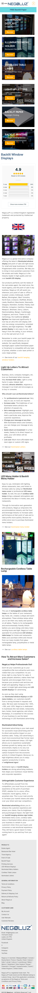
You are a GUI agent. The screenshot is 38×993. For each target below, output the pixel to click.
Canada (30, 958)
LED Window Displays (9, 866)
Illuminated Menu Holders (10, 869)
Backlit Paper (6, 861)
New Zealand (20, 964)
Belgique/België (22, 958)
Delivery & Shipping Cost (10, 893)
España (19, 960)
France (13, 960)
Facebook (5, 942)
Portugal (12, 966)
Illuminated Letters (8, 875)
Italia (3, 962)
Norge (28, 964)
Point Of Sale (6, 858)
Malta (29, 962)
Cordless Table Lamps (9, 872)
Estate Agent (6, 848)
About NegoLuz (7, 900)
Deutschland (6, 960)
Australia (12, 958)
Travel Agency (6, 854)
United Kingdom (7, 968)
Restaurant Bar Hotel (8, 851)
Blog (3, 903)
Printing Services (7, 864)
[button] (33, 3)
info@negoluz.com (12, 932)
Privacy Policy (6, 887)
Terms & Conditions (8, 884)
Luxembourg (22, 962)
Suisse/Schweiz (22, 966)
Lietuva (14, 962)
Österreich (5, 966)
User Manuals (6, 917)
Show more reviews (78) (18, 204)
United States (17, 968)
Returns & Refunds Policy (10, 896)
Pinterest (4, 950)
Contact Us (5, 914)
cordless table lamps (19, 649)
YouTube (4, 953)
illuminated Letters (18, 447)
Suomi (30, 966)
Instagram (5, 948)
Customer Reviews (8, 921)
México (4, 964)
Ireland (30, 960)
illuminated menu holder (20, 527)
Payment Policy (7, 890)
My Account (5, 911)
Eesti (24, 960)
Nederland (11, 964)
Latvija (8, 962)
